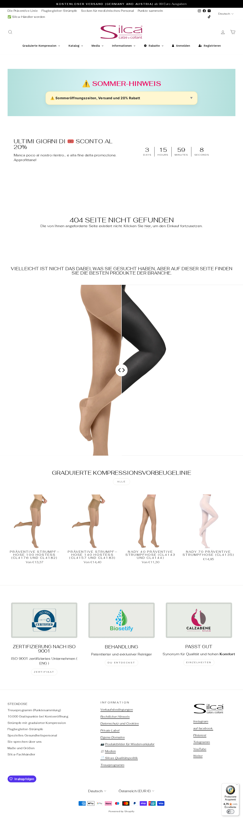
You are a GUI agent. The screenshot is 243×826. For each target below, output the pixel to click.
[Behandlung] (121, 620)
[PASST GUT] (198, 620)
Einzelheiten (198, 662)
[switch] (230, 811)
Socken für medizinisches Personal (107, 11)
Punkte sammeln (150, 11)
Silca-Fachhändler (21, 754)
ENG (43, 663)
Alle (121, 481)
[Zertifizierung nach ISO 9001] (44, 620)
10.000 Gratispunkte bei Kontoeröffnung (38, 716)
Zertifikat (44, 671)
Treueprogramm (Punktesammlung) (34, 710)
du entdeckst (121, 662)
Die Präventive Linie (23, 11)
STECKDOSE (17, 704)
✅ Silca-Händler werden (26, 17)
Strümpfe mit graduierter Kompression (37, 723)
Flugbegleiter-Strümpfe (59, 11)
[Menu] (237, 785)
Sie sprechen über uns (25, 741)
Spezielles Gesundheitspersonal (32, 735)
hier (147, 226)
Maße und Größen (21, 748)
